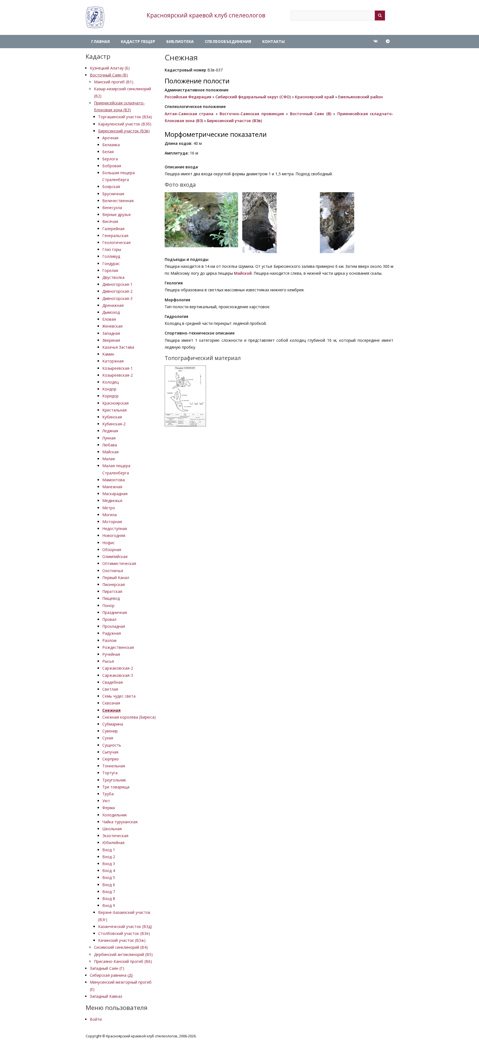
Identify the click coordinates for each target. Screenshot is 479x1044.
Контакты (273, 41)
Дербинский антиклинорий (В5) (123, 954)
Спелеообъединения (228, 41)
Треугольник (114, 780)
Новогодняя (113, 535)
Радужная (111, 633)
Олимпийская (115, 556)
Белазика (111, 144)
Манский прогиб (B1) (113, 81)
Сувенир (110, 731)
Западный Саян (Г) (107, 968)
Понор (108, 605)
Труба (108, 793)
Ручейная (111, 654)
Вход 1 (108, 849)
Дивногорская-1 (117, 284)
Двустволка (113, 277)
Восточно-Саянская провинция (252, 113)
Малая (108, 458)
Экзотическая (115, 835)
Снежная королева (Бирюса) (129, 717)
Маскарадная (115, 493)
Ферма (108, 807)
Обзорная (111, 549)
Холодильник (114, 814)
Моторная (112, 521)
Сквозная (111, 703)
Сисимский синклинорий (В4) (121, 947)
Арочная (110, 137)
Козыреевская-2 (117, 375)
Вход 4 (108, 870)
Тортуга (110, 772)
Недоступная (114, 528)
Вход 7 (108, 891)
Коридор (110, 395)
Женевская (112, 326)
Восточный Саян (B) (109, 75)
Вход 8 (108, 898)
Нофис (108, 542)
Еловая (109, 319)
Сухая (107, 737)
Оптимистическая (119, 563)
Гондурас (111, 263)
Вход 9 (108, 905)
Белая (108, 151)
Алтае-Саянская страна (189, 113)
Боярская (111, 186)
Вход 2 (108, 856)
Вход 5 (108, 877)
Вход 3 (108, 863)
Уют (106, 800)
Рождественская (118, 647)
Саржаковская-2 (117, 668)
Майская (110, 451)
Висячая (110, 221)
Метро (108, 507)
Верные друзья (116, 214)
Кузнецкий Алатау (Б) (110, 68)
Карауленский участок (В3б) (124, 124)
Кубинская (112, 417)
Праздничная (114, 612)
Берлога (110, 158)
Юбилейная (113, 842)
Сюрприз (110, 759)
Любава (109, 445)
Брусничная (113, 193)
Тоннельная (113, 765)
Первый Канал (115, 577)
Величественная (118, 200)
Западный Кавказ (106, 996)
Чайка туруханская (119, 821)
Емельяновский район (360, 96)
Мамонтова (113, 479)
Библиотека (180, 41)
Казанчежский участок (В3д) (125, 926)
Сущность (111, 745)
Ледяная (110, 430)
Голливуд (111, 256)
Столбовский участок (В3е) (124, 933)
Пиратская (112, 591)
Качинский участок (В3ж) (122, 940)
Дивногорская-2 (117, 291)
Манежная (112, 486)
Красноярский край (314, 96)
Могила (109, 514)
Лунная (109, 438)
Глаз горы (111, 249)
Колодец (110, 382)
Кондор (109, 389)
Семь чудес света (119, 696)
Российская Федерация (188, 96)
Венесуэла (112, 207)
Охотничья (112, 570)
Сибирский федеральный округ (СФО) (253, 96)
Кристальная (114, 410)
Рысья (108, 661)
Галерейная (113, 228)
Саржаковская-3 (117, 675)
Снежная (111, 710)
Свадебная (112, 682)
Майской (243, 273)
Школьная (112, 828)
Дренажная (113, 305)
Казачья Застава (118, 347)
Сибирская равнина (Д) (111, 975)
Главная (100, 41)
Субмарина (112, 724)
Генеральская (115, 235)
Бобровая (111, 165)
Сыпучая (110, 752)
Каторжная (113, 361)
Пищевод (111, 598)
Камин (108, 354)
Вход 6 (108, 884)
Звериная (111, 340)
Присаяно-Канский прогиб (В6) (123, 961)
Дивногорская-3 (117, 298)
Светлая (110, 689)
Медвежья (112, 500)
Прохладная (113, 626)
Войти (96, 1019)
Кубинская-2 (114, 423)
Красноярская (115, 403)
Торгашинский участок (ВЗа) (125, 116)
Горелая (110, 270)
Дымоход (111, 312)
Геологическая (116, 242)
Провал (109, 619)
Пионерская (113, 584)
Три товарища (115, 787)
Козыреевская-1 (117, 368)
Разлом (109, 640)
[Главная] (95, 17)
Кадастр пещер (138, 41)
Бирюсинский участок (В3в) (124, 130)
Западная (111, 333)
